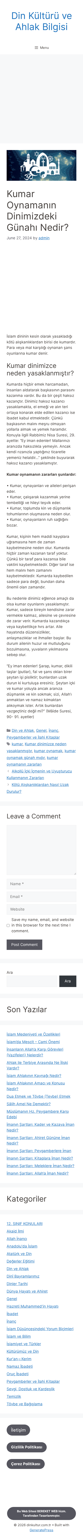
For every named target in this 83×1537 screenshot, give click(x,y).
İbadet (12, 1314)
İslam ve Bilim (19, 1336)
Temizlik (14, 1396)
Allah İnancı (17, 1238)
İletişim (18, 1430)
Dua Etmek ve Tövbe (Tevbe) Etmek (38, 1096)
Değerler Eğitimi (21, 1261)
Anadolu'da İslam (22, 1246)
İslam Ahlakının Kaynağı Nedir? (34, 1075)
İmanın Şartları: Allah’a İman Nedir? (38, 1173)
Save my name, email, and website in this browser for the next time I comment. (43, 925)
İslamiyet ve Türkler (24, 1344)
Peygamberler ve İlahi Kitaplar (33, 737)
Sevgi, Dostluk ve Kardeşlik (31, 1389)
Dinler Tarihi (17, 1284)
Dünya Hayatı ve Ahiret (27, 1291)
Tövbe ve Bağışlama (24, 1404)
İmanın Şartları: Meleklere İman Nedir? (40, 1166)
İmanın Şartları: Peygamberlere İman (39, 1151)
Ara (10, 972)
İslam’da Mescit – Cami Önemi (33, 1042)
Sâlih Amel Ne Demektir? (29, 1104)
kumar (17, 744)
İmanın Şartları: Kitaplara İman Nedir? (40, 1158)
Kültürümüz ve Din (23, 1351)
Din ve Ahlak (23, 730)
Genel (41, 730)
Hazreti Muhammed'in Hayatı (32, 1306)
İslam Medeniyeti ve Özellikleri (33, 1034)
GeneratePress (41, 1530)
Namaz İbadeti (20, 1366)
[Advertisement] (41, 100)
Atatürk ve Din (19, 1254)
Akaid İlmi (15, 1231)
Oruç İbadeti (18, 1374)
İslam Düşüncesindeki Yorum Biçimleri (40, 1329)
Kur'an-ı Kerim (19, 1359)
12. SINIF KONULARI (24, 1223)
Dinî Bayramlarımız (23, 1276)
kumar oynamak (48, 751)
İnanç (53, 730)
